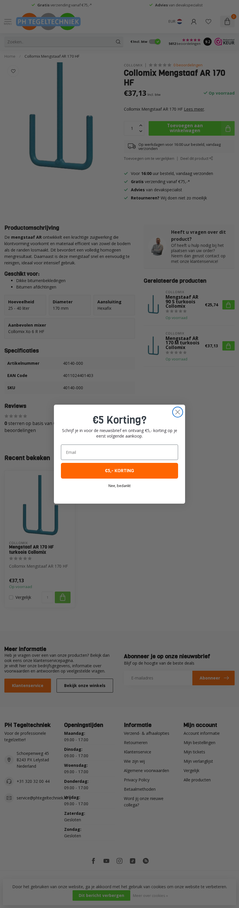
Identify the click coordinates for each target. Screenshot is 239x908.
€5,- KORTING (119, 471)
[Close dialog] (178, 412)
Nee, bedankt (119, 485)
